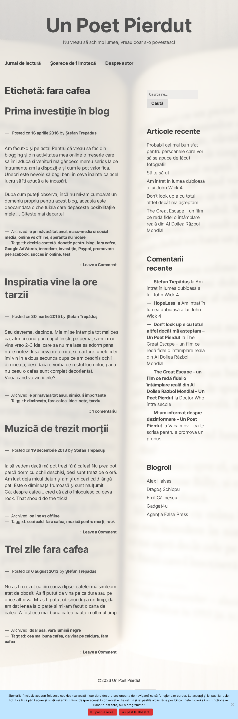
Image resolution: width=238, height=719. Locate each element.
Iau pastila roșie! (102, 712)
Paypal (84, 248)
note (83, 400)
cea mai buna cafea (45, 636)
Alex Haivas (159, 481)
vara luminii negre (64, 630)
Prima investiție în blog (57, 111)
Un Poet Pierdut (119, 25)
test (66, 254)
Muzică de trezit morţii (57, 428)
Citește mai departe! (42, 214)
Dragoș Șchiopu (163, 489)
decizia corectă (41, 242)
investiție (67, 248)
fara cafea (106, 242)
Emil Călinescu (162, 497)
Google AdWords (21, 248)
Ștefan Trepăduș (81, 133)
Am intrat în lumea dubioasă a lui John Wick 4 (174, 288)
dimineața (36, 400)
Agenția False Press (167, 514)
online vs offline (33, 237)
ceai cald (35, 521)
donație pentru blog (76, 242)
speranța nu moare (68, 237)
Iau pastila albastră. (136, 712)
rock (110, 521)
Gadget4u (157, 506)
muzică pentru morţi (85, 521)
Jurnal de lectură (23, 63)
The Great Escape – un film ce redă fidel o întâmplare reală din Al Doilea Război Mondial (176, 350)
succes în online (46, 254)
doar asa (38, 630)
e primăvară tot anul (48, 231)
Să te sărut (158, 173)
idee (72, 400)
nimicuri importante (87, 395)
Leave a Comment (101, 265)
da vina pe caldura (82, 636)
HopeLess (164, 303)
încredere (48, 248)
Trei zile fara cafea (47, 549)
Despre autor (119, 63)
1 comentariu (105, 412)
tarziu (94, 400)
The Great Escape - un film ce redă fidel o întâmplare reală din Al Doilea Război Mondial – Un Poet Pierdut (175, 385)
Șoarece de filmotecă (73, 63)
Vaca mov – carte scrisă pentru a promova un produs (175, 432)
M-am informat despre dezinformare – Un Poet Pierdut (174, 419)
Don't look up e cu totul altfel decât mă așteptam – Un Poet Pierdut (175, 331)
